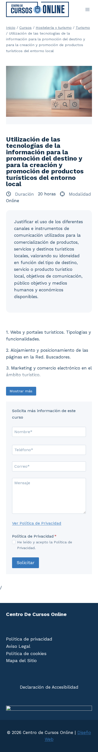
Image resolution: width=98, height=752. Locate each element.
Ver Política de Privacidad (36, 523)
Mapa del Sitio (21, 660)
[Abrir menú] (87, 9)
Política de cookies (26, 653)
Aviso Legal (18, 646)
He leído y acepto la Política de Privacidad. (44, 545)
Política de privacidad (29, 639)
